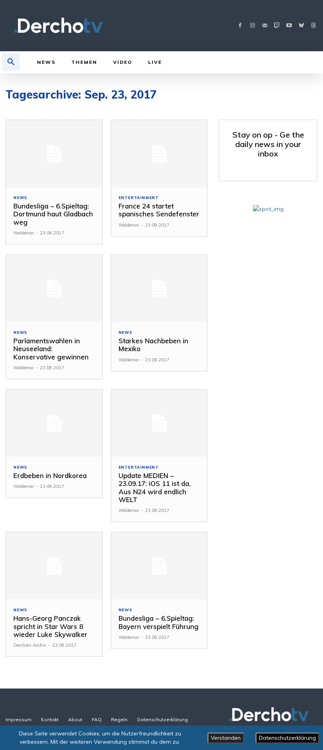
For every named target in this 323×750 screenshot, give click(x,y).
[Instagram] (252, 26)
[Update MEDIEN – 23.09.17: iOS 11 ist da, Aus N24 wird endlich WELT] (159, 423)
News (20, 198)
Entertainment (139, 198)
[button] (11, 62)
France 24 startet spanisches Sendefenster (159, 210)
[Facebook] (240, 26)
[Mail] (264, 26)
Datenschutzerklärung (287, 737)
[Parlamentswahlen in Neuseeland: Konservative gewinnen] (54, 288)
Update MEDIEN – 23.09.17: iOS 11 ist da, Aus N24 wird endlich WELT (155, 487)
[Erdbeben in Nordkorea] (54, 423)
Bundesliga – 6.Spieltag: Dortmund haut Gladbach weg (53, 214)
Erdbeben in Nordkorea (50, 475)
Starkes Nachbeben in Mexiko (153, 345)
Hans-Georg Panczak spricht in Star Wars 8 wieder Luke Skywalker (50, 626)
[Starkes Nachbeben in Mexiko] (159, 288)
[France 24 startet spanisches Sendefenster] (159, 153)
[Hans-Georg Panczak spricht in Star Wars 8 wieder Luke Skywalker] (54, 565)
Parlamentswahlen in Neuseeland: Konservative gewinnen (51, 349)
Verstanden (226, 737)
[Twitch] (277, 26)
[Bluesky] (301, 26)
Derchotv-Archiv (29, 645)
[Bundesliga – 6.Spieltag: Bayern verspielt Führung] (159, 565)
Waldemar (23, 233)
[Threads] (313, 26)
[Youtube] (289, 26)
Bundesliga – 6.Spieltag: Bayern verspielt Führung (159, 622)
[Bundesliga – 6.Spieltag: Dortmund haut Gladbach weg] (54, 153)
